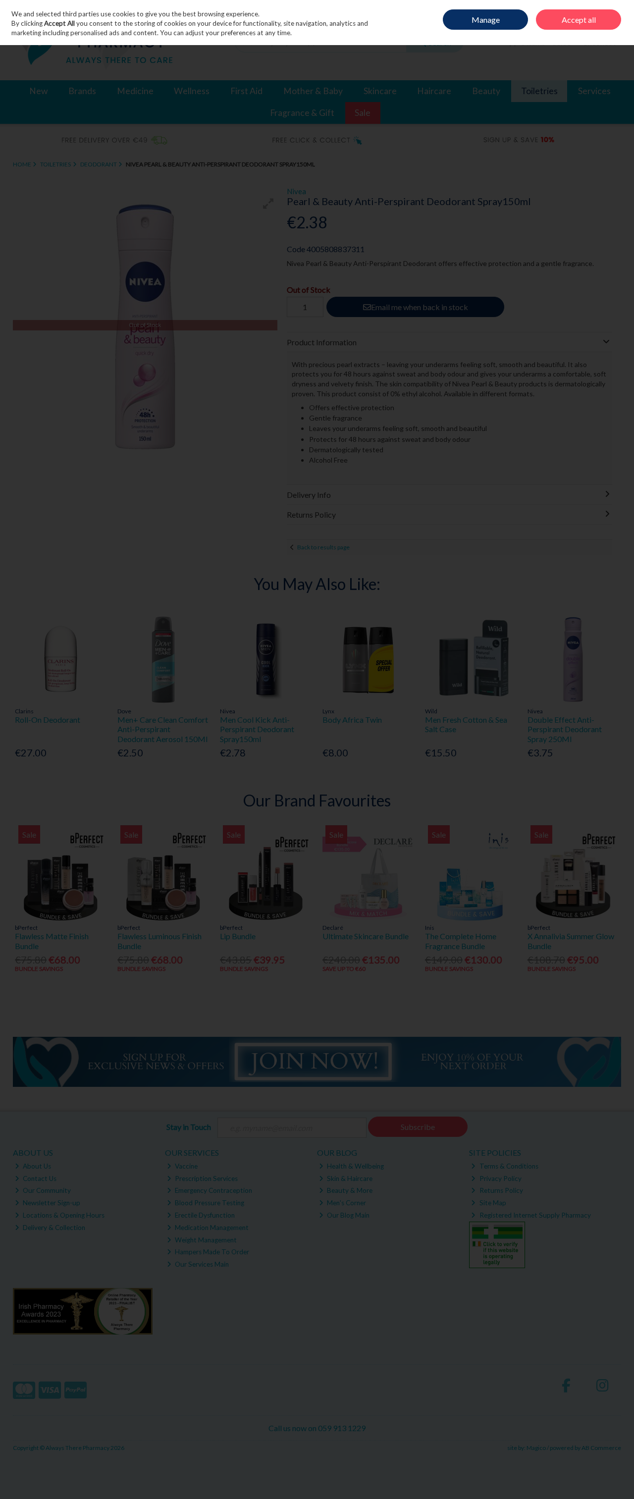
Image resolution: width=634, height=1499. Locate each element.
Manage (486, 19)
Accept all (579, 19)
